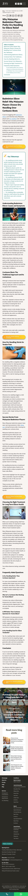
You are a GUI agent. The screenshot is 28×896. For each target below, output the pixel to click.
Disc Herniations (18, 807)
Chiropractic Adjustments (5, 797)
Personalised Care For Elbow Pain (14, 146)
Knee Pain (16, 793)
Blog (3, 10)
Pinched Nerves (17, 812)
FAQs (3, 784)
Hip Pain (16, 795)
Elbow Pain (16, 791)
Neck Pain (16, 820)
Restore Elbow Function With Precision (14, 497)
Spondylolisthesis (18, 818)
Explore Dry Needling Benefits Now (14, 682)
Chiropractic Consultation (5, 793)
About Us (4, 780)
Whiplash (16, 831)
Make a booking (7, 843)
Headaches (16, 834)
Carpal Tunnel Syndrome (20, 786)
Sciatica (16, 816)
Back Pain (16, 814)
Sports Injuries (17, 781)
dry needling (12, 118)
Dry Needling (5, 800)
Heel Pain (16, 802)
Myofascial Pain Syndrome (17, 828)
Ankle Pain (16, 797)
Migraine (16, 836)
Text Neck (16, 838)
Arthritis (16, 800)
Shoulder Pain (17, 789)
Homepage (4, 778)
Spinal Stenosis (17, 810)
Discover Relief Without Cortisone (12, 337)
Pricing (3, 782)
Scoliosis (16, 823)
